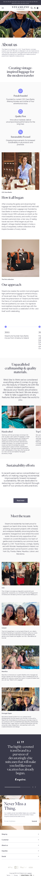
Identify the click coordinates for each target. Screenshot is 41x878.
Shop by (4, 834)
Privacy (16, 875)
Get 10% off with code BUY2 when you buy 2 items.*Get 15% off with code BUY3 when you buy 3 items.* (20, 2)
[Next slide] (35, 787)
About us (5, 845)
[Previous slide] (33, 787)
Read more (20, 500)
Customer (5, 840)
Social (4, 856)
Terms (8, 875)
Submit (34, 821)
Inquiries (5, 851)
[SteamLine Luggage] (20, 8)
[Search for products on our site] (32, 8)
